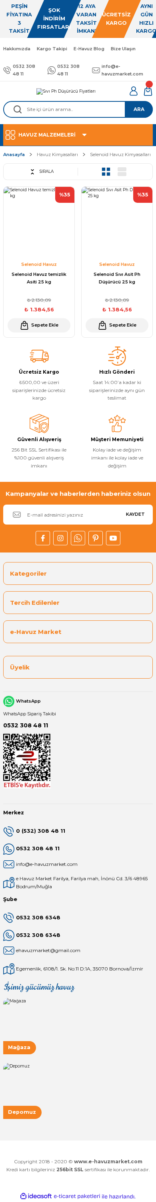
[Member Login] (133, 91)
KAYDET (135, 514)
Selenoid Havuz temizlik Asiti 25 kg (39, 278)
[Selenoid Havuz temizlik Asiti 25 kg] (39, 222)
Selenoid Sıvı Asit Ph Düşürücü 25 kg (117, 278)
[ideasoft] (36, 1196)
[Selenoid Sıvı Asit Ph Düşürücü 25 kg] (117, 222)
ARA (139, 109)
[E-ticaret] (77, 1197)
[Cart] (148, 91)
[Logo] (66, 91)
